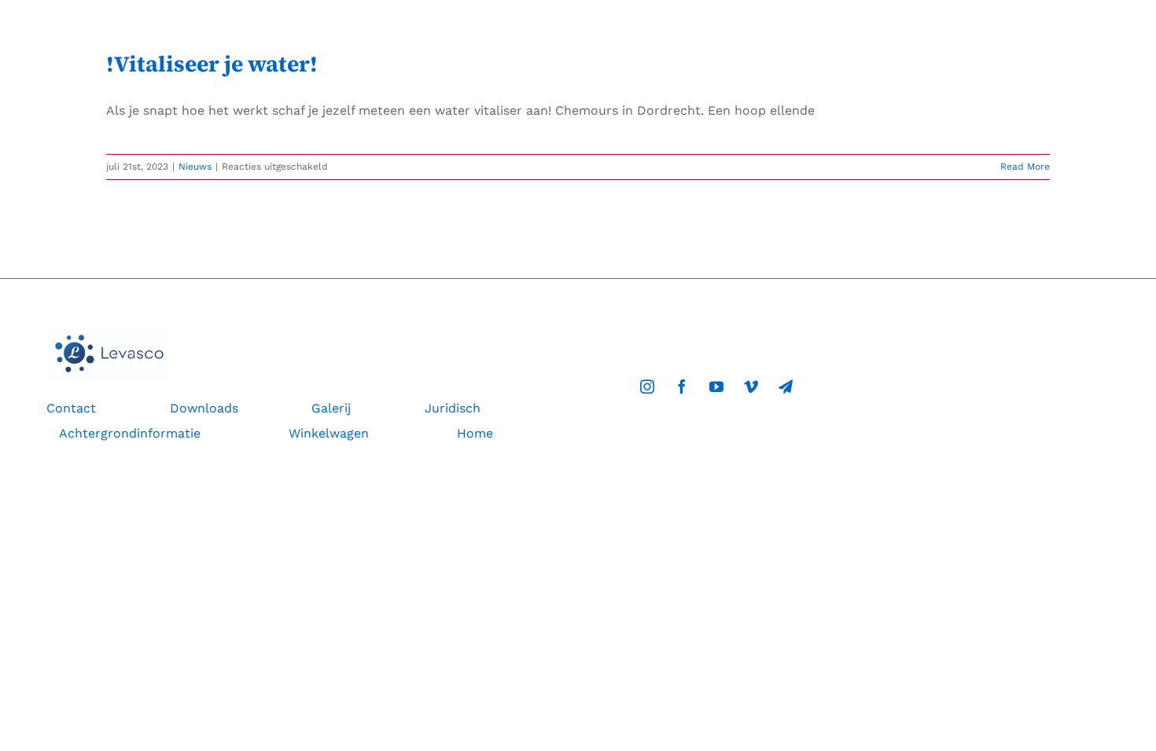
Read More (1025, 166)
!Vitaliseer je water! (212, 64)
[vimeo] (751, 386)
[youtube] (716, 386)
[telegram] (785, 386)
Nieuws (195, 166)
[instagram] (647, 386)
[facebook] (681, 386)
